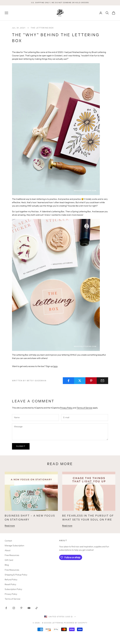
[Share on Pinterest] (91, 380)
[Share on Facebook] (68, 380)
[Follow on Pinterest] (21, 608)
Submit (20, 446)
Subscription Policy (13, 589)
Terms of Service (84, 407)
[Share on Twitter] (79, 380)
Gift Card (9, 560)
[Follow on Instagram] (13, 608)
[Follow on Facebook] (6, 608)
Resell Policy (10, 584)
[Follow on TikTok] (36, 608)
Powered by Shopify (75, 623)
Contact (8, 540)
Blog (7, 565)
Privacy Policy (66, 407)
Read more (10, 525)
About (7, 550)
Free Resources (12, 555)
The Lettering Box (42, 28)
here (55, 366)
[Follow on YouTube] (29, 608)
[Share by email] (102, 380)
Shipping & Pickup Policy (16, 574)
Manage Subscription (14, 545)
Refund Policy (11, 579)
